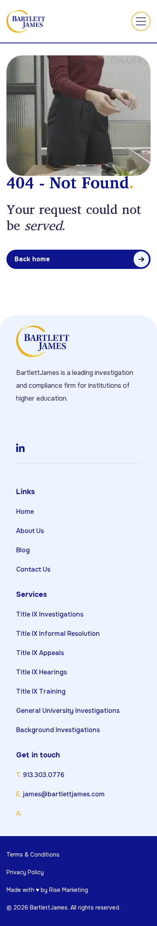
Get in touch (38, 755)
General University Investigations (68, 710)
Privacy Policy (25, 872)
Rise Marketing (68, 889)
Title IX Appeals (40, 653)
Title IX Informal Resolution (58, 633)
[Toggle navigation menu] (141, 21)
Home (25, 511)
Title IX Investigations (49, 614)
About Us (30, 531)
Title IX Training (41, 691)
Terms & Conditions (33, 854)
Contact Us (33, 569)
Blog (23, 550)
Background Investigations (58, 730)
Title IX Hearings (41, 672)
